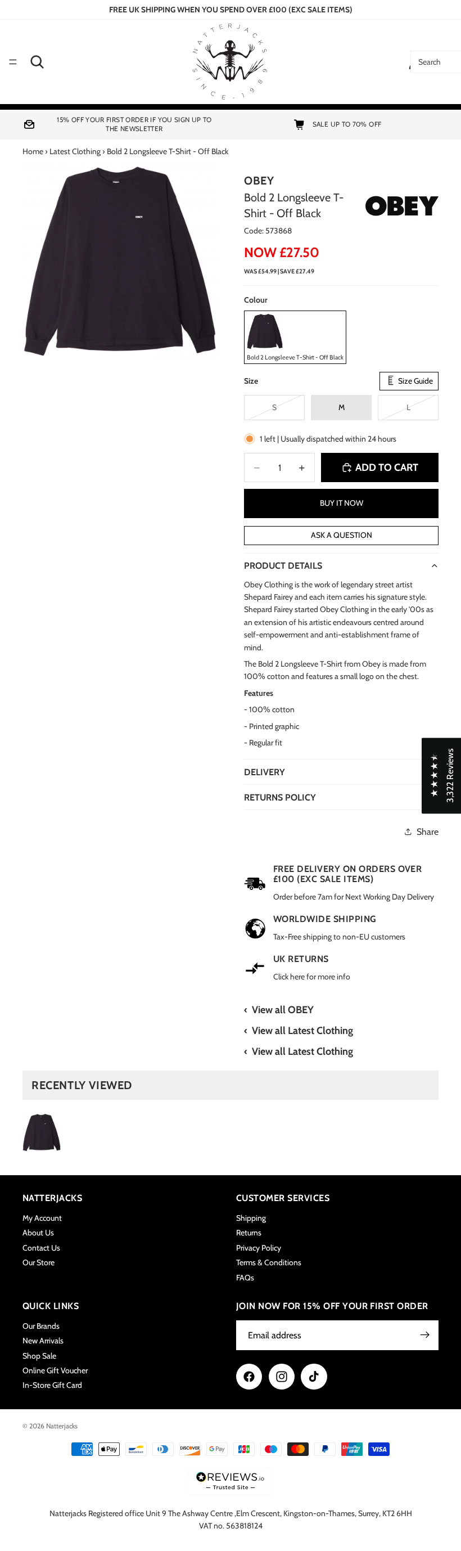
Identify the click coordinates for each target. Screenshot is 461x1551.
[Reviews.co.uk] (230, 1481)
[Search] (37, 62)
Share (428, 831)
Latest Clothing (75, 151)
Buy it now (341, 503)
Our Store (38, 1263)
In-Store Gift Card (52, 1386)
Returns (248, 1233)
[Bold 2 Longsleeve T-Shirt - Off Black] (41, 1132)
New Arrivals (43, 1341)
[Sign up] (425, 1335)
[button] (441, 775)
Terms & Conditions (268, 1263)
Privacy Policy (258, 1248)
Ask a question (341, 535)
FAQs (245, 1278)
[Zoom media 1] (119, 261)
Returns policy (280, 797)
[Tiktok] (314, 1377)
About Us (38, 1233)
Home (32, 151)
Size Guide (414, 381)
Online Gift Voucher (55, 1370)
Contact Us (41, 1248)
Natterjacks (62, 1426)
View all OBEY (283, 1010)
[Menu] (13, 62)
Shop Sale (39, 1356)
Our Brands (41, 1326)
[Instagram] (282, 1377)
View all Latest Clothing (302, 1030)
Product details (283, 565)
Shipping (251, 1218)
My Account (42, 1218)
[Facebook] (249, 1377)
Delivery (264, 772)
